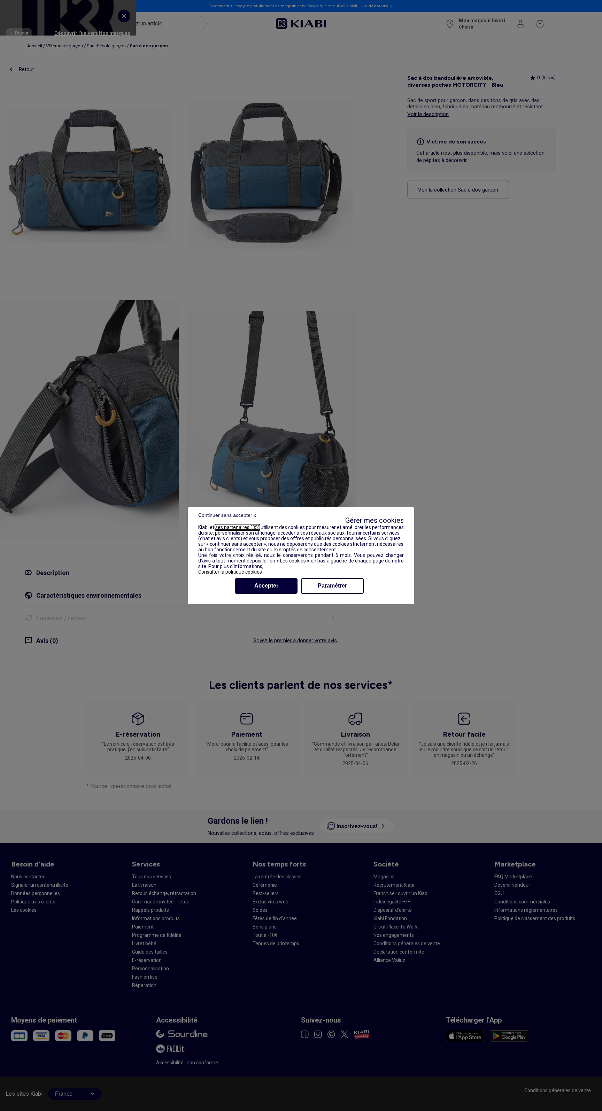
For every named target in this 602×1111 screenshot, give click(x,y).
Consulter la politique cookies (230, 572)
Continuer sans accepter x (227, 515)
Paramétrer (332, 586)
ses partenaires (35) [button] (237, 527)
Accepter (266, 586)
